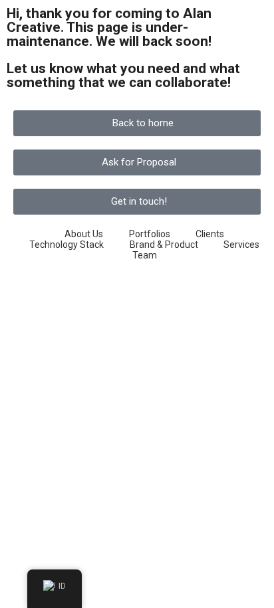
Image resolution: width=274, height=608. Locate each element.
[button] (137, 123)
